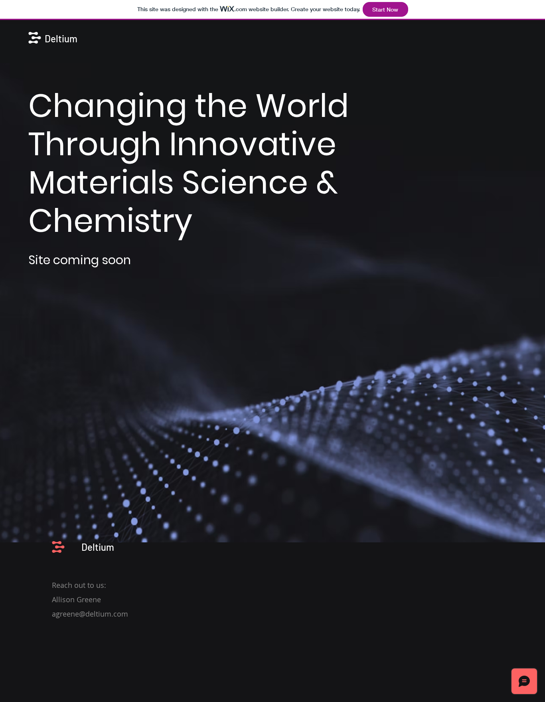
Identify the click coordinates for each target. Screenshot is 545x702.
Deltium (61, 38)
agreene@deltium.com (90, 614)
